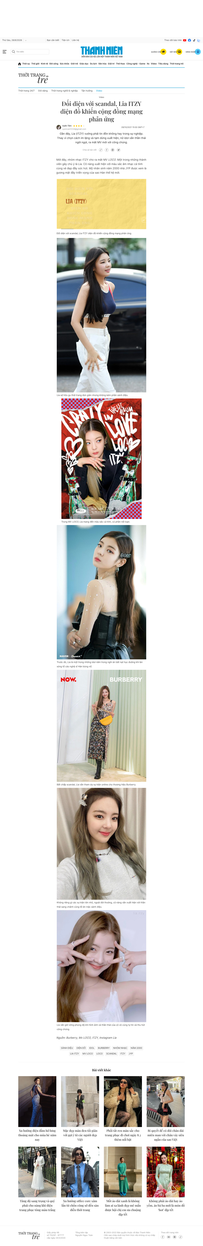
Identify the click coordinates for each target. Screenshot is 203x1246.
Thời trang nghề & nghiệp (64, 90)
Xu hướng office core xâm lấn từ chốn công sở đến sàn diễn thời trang (80, 1205)
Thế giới (35, 63)
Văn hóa (102, 63)
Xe (148, 63)
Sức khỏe (64, 63)
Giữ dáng (43, 90)
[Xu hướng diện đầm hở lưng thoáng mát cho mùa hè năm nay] (37, 1101)
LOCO (99, 1053)
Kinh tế (44, 63)
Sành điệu (67, 1048)
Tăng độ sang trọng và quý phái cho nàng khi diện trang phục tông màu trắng (37, 1205)
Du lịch (93, 63)
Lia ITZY (74, 1053)
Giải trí (111, 63)
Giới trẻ (74, 63)
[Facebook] (189, 40)
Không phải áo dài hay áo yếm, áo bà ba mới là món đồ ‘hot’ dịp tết (166, 1205)
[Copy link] (101, 150)
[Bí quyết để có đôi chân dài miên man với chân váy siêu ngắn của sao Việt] (166, 1101)
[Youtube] (185, 40)
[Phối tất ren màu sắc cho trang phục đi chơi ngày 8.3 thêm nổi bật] (123, 1101)
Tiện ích (65, 40)
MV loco (88, 1053)
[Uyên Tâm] (58, 127)
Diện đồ (81, 1048)
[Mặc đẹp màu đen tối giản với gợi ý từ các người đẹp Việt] (80, 1101)
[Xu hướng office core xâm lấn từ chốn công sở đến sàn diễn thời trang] (80, 1172)
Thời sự (26, 63)
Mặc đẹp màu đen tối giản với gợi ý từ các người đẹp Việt (80, 1135)
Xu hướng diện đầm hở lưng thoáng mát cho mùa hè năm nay (37, 1135)
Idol (92, 1048)
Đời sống (53, 63)
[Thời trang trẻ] (34, 78)
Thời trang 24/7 (26, 90)
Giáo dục (84, 63)
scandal (111, 1053)
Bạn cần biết (53, 40)
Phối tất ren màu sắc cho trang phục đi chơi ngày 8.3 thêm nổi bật (123, 1135)
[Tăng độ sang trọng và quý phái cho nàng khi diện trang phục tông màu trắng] (37, 1172)
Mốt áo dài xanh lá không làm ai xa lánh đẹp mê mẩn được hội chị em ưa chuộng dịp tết (123, 1207)
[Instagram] (174, 1237)
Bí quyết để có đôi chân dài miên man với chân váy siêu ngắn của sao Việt (165, 1135)
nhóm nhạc (120, 1048)
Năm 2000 (136, 1048)
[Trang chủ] (19, 63)
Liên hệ (75, 40)
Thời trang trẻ (176, 63)
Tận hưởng (86, 90)
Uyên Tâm (66, 126)
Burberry (104, 1048)
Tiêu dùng (163, 63)
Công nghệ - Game (135, 63)
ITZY (122, 1053)
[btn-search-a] (13, 52)
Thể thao (120, 63)
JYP (131, 1053)
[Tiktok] (194, 40)
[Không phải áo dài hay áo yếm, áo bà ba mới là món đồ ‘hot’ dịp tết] (166, 1172)
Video (154, 63)
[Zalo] (199, 40)
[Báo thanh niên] (102, 52)
